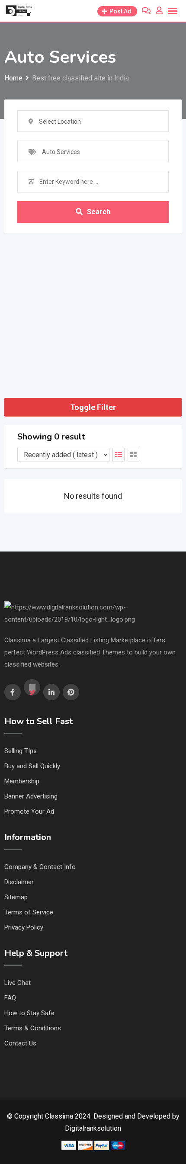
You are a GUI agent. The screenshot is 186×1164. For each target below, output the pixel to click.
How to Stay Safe (29, 1013)
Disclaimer (19, 882)
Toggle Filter (93, 407)
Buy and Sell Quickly (32, 766)
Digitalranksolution (93, 1128)
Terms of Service (28, 912)
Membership (21, 781)
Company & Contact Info (40, 867)
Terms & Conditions (32, 1028)
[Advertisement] (93, 305)
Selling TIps (20, 751)
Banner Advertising (31, 796)
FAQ (10, 998)
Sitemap (16, 897)
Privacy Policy (23, 927)
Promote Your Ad (29, 811)
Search (98, 212)
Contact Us (20, 1043)
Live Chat (17, 983)
